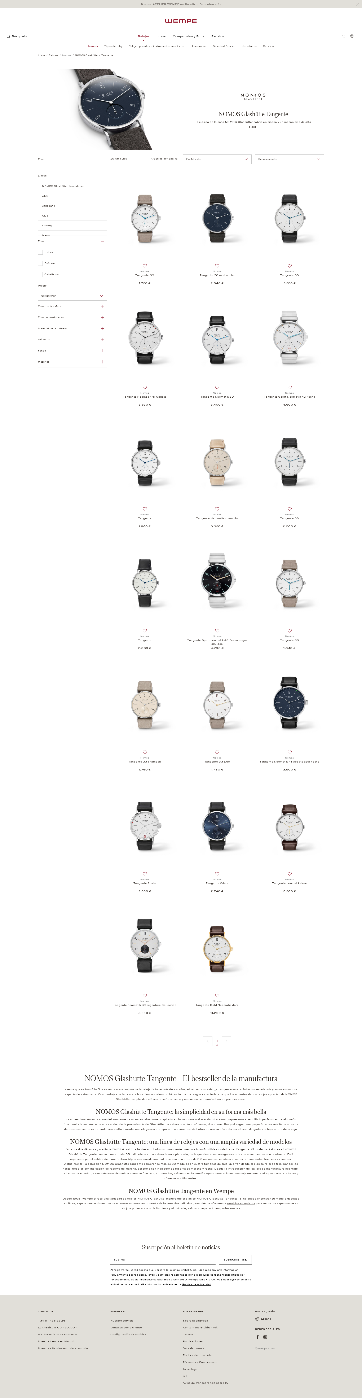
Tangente (145, 518)
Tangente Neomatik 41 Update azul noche (289, 761)
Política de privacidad (196, 1284)
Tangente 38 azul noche (217, 275)
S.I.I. (186, 1376)
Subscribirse (235, 1259)
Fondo (42, 350)
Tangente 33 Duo (217, 761)
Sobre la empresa (195, 1320)
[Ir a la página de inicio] (181, 21)
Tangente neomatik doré (289, 883)
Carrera (188, 1334)
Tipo (41, 241)
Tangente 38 (289, 275)
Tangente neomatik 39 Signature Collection (144, 1005)
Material (43, 361)
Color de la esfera (49, 306)
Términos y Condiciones (199, 1362)
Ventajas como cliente (126, 1327)
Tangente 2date (144, 883)
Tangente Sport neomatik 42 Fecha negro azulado (217, 642)
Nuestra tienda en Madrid (56, 1341)
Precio (42, 285)
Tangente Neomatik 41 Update (145, 396)
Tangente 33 (144, 275)
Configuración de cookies (128, 1334)
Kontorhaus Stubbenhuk (200, 1327)
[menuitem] (344, 36)
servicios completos (241, 1203)
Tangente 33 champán (144, 761)
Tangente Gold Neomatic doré (217, 1005)
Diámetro (44, 339)
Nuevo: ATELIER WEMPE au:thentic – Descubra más (181, 4)
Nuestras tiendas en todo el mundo (63, 1348)
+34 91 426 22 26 (51, 1320)
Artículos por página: (165, 158)
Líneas (42, 175)
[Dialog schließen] (359, 4)
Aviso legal (191, 1369)
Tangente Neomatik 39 (217, 396)
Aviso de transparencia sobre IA (205, 1383)
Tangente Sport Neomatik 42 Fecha (289, 396)
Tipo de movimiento (51, 317)
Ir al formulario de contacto (57, 1334)
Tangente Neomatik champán (217, 518)
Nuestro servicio (122, 1320)
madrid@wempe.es (235, 1279)
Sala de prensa (193, 1348)
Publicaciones (193, 1341)
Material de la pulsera (52, 328)
